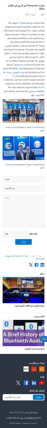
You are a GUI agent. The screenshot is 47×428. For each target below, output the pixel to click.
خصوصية (26, 423)
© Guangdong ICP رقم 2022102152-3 (23, 418)
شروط (33, 423)
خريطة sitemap (15, 423)
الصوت (38, 95)
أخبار (42, 14)
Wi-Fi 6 (41, 87)
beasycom (19, 64)
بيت (39, 256)
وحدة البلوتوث (18, 72)
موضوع (32, 91)
